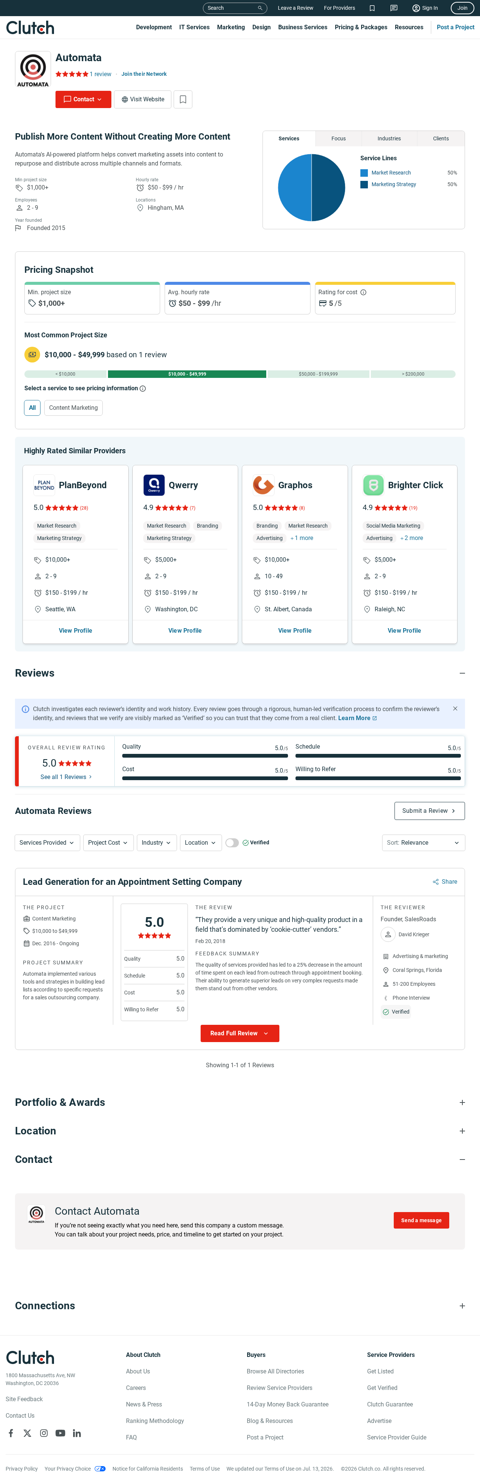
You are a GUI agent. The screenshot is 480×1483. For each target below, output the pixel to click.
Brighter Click (415, 485)
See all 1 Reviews (63, 777)
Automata (79, 57)
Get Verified (382, 1387)
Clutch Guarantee (390, 1404)
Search (216, 8)
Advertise (379, 1420)
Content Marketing (73, 407)
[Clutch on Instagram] (44, 1433)
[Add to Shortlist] (183, 99)
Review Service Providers (279, 1387)
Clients (441, 138)
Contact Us (20, 1415)
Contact (84, 99)
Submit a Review (425, 810)
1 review (100, 74)
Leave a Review (296, 8)
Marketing (231, 27)
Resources (409, 27)
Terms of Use (205, 1469)
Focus (339, 138)
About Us (138, 1371)
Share (449, 881)
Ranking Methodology (155, 1420)
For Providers (339, 8)
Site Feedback (24, 1399)
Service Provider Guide (396, 1437)
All (32, 407)
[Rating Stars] (61, 507)
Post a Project (455, 27)
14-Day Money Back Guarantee (287, 1404)
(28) (84, 508)
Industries (389, 138)
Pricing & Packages (361, 27)
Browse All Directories (275, 1371)
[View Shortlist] (372, 8)
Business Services (302, 27)
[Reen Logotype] (44, 485)
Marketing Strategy (394, 184)
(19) (413, 508)
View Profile (75, 630)
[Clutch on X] (27, 1433)
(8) (302, 508)
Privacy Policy (22, 1469)
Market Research (391, 173)
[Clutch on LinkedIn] (77, 1433)
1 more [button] (304, 537)
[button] (47, 843)
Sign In (430, 8)
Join (463, 8)
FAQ (131, 1437)
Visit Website (147, 99)
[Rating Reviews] (71, 74)
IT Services (194, 27)
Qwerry (183, 485)
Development (154, 27)
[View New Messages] (394, 8)
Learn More (354, 718)
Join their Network (144, 74)
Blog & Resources (270, 1420)
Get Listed (380, 1371)
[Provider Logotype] (33, 69)
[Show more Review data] (240, 1033)
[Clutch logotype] (30, 27)
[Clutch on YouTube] (60, 1433)
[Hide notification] (455, 708)
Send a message (421, 1220)
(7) (192, 508)
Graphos (295, 485)
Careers (136, 1387)
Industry (152, 842)
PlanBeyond (83, 485)
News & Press (144, 1404)
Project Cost (104, 842)
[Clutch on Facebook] (11, 1433)
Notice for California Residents (147, 1469)
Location (196, 842)
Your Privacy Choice (68, 1469)
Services (289, 138)
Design (261, 27)
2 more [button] (414, 537)
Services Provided (43, 842)
